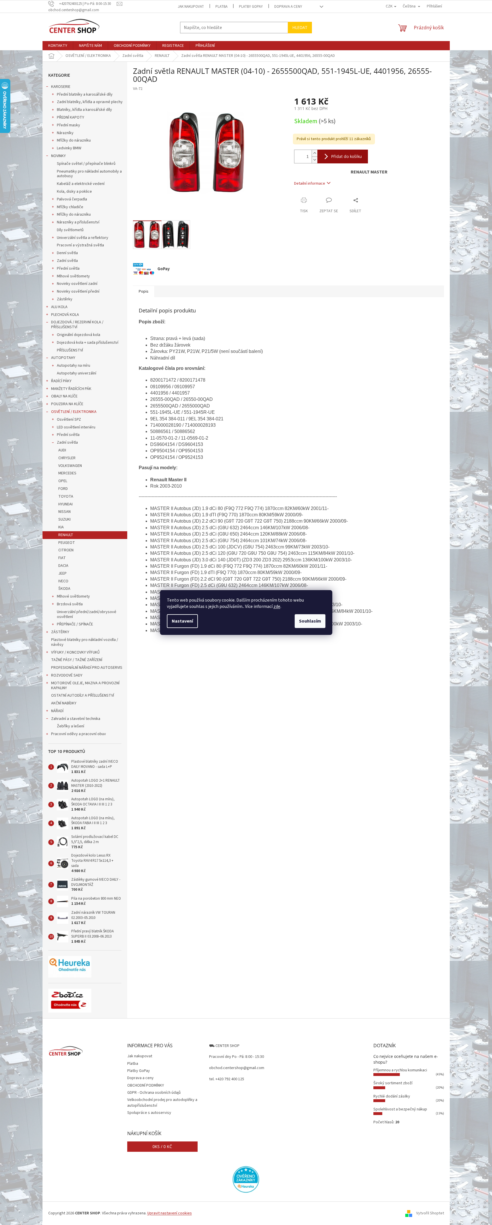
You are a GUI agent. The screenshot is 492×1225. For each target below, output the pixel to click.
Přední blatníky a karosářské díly (85, 94)
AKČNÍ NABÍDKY (63, 703)
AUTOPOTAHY (63, 358)
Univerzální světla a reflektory (82, 238)
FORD (63, 489)
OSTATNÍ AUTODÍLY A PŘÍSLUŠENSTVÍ (82, 695)
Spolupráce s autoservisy (149, 1113)
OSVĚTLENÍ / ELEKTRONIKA (74, 412)
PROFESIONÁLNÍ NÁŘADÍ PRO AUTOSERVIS (86, 668)
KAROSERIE (60, 87)
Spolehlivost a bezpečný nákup (400, 1109)
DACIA (63, 566)
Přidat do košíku (346, 156)
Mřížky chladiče (70, 207)
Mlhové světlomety (73, 276)
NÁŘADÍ (57, 711)
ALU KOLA (59, 307)
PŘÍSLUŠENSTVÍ (70, 350)
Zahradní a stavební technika (75, 719)
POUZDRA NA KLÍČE (67, 404)
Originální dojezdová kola (78, 335)
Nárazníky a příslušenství (78, 222)
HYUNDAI (65, 504)
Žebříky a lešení (70, 726)
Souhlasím (310, 621)
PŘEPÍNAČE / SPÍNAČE (75, 624)
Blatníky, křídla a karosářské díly (84, 110)
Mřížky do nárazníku (74, 140)
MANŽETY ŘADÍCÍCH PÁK (71, 389)
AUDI (62, 450)
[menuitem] (58, 45)
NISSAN (64, 512)
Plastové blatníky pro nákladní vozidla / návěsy (84, 642)
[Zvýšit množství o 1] (314, 153)
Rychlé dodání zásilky (391, 1096)
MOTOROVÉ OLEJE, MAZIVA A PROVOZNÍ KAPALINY (85, 685)
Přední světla (68, 268)
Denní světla (67, 253)
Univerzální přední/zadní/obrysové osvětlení (86, 614)
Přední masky (68, 125)
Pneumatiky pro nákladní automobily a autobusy (89, 174)
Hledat (299, 27)
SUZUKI (64, 519)
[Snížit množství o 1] (314, 159)
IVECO (63, 581)
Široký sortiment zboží (392, 1083)
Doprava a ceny (288, 6)
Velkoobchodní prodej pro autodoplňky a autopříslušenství (162, 1102)
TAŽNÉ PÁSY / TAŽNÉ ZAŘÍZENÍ (76, 660)
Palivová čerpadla (72, 199)
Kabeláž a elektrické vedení (81, 184)
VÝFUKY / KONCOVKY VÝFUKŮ (75, 652)
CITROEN (66, 550)
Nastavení (182, 621)
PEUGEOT (66, 543)
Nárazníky (65, 133)
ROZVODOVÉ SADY (66, 675)
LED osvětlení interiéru (76, 427)
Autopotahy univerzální (76, 373)
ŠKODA (64, 589)
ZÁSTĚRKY (60, 632)
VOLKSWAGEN (70, 466)
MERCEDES (67, 473)
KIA (61, 527)
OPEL (62, 481)
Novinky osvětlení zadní (77, 284)
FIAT (62, 558)
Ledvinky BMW (69, 148)
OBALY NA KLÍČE (64, 396)
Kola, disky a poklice (74, 191)
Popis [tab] (143, 291)
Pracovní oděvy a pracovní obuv (78, 734)
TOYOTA (65, 496)
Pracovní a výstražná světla (80, 245)
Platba (221, 6)
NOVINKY (58, 156)
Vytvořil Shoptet (430, 1213)
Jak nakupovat (191, 6)
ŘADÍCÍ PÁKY (61, 381)
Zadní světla (67, 261)
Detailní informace (309, 183)
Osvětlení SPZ (69, 419)
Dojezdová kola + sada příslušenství (87, 342)
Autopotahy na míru (73, 365)
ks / (162, 1146)
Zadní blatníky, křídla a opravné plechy (90, 102)
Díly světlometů (70, 230)
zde (276, 606)
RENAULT (65, 535)
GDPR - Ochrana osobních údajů (154, 1092)
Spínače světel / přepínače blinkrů (86, 164)
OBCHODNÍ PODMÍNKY (145, 1085)
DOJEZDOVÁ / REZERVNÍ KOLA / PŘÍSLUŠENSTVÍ (77, 324)
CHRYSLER (67, 458)
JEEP (62, 573)
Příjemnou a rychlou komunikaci (400, 1070)
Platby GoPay (251, 6)
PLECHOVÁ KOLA (65, 315)
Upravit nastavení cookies (169, 1213)
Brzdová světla (70, 604)
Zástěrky (64, 299)
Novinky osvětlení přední (78, 291)
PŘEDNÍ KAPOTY (70, 117)
